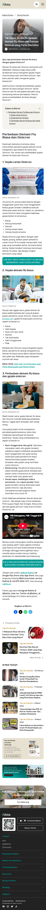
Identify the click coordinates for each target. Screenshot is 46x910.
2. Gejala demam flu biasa (19, 118)
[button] (30, 828)
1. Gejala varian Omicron (18, 115)
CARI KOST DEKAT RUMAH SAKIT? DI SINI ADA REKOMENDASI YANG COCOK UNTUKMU (23, 261)
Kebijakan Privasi (20, 901)
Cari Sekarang (23, 802)
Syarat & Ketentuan (8, 901)
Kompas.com (7, 319)
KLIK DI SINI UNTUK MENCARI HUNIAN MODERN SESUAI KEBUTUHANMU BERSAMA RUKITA (23, 563)
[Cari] (36, 4)
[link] (12, 756)
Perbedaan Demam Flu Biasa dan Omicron (24, 112)
